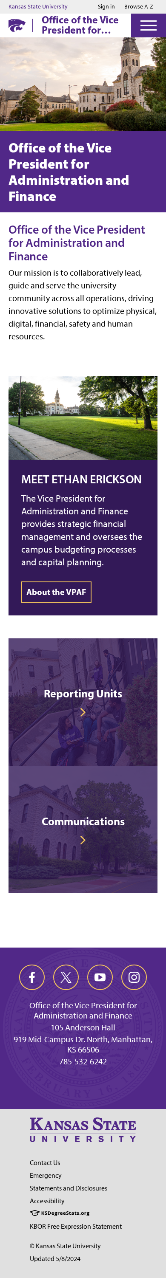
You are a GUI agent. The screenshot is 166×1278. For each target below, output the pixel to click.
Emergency (46, 1175)
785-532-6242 (83, 1061)
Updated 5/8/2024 (55, 1259)
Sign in (106, 6)
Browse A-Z (138, 6)
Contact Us (45, 1163)
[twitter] (66, 977)
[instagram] (134, 977)
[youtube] (100, 977)
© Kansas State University (65, 1246)
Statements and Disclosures (68, 1188)
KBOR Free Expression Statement (76, 1226)
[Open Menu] (148, 25)
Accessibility (47, 1201)
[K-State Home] (17, 25)
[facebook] (32, 977)
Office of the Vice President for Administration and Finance (80, 24)
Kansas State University (38, 6)
